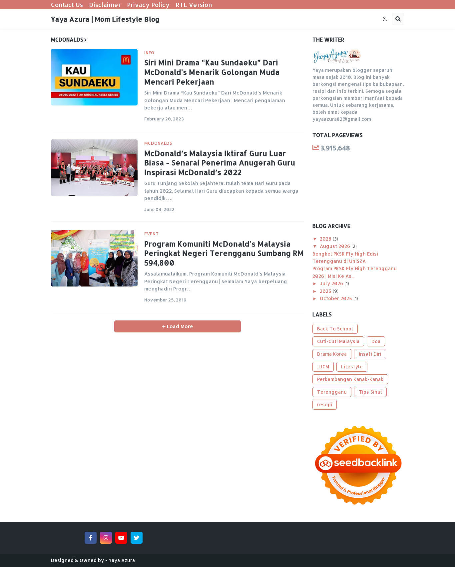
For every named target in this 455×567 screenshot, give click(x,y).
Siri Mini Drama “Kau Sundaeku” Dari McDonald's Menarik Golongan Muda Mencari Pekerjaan (211, 72)
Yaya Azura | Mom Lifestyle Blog (105, 19)
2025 (326, 291)
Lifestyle (352, 366)
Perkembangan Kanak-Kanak (350, 379)
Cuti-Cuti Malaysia (338, 341)
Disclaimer (105, 4)
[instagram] (106, 538)
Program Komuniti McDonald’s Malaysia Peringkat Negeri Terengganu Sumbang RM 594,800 (224, 253)
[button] (384, 19)
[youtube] (121, 538)
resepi (324, 404)
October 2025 (336, 298)
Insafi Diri (370, 354)
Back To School (335, 328)
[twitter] (137, 538)
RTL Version (194, 4)
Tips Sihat (370, 392)
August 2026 (335, 246)
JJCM (323, 366)
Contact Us (67, 4)
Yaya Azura (122, 560)
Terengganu (332, 392)
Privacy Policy (148, 4)
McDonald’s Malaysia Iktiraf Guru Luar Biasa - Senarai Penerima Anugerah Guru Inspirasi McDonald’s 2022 (219, 162)
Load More (179, 326)
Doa (375, 341)
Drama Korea (332, 354)
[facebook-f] (91, 538)
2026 (326, 239)
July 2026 (332, 283)
